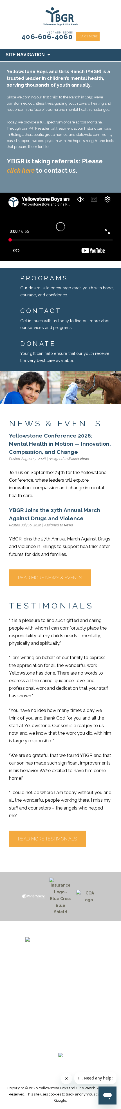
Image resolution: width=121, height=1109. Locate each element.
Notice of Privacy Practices (60, 1026)
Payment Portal (60, 1012)
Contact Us (60, 1019)
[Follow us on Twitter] (58, 1044)
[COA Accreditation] (87, 896)
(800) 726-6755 (60, 979)
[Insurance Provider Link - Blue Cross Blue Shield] (60, 897)
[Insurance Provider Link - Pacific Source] (33, 896)
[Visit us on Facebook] (44, 1044)
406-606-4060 (47, 37)
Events (73, 459)
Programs (60, 999)
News (84, 459)
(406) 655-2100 (60, 973)
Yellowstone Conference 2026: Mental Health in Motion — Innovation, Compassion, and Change (60, 443)
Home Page (60, 992)
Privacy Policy (60, 1032)
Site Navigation (25, 54)
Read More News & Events (50, 577)
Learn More (87, 36)
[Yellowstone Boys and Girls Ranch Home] (60, 947)
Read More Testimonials (47, 839)
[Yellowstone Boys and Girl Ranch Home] (60, 16)
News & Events (60, 1006)
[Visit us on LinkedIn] (71, 1044)
